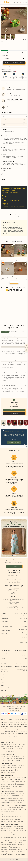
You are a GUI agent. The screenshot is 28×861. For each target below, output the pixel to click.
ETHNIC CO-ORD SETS (6, 840)
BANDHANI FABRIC (5, 788)
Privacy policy (23, 706)
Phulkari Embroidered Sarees (14, 526)
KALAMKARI (4, 765)
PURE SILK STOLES (16, 832)
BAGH (15, 770)
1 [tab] (12, 555)
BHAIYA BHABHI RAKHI (14, 750)
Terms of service (10, 708)
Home (2, 5)
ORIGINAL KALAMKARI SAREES (13, 819)
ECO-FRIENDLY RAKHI (19, 746)
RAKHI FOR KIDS (19, 748)
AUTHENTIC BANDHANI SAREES (8, 818)
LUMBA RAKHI (4, 750)
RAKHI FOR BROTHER (10, 751)
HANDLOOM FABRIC (10, 783)
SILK (18, 770)
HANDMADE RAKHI (5, 744)
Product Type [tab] (14, 331)
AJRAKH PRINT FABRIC (14, 777)
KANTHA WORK (4, 770)
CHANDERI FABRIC (9, 781)
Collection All (6, 5)
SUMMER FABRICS (5, 756)
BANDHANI (14, 765)
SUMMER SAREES (14, 756)
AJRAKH (9, 765)
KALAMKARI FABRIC (5, 784)
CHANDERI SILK (4, 769)
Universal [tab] (5, 331)
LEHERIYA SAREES (20, 821)
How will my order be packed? (9, 385)
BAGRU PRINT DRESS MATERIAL (14, 797)
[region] (14, 228)
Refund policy (15, 706)
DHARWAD (15, 767)
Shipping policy (19, 708)
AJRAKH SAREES (18, 816)
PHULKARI (21, 767)
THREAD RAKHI (4, 748)
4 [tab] (15, 555)
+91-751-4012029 (15, 200)
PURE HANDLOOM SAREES (7, 816)
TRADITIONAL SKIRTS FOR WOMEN (15, 853)
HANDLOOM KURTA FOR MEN (17, 846)
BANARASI (14, 772)
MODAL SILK (12, 769)
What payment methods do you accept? (11, 360)
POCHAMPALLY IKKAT (6, 772)
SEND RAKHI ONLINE (16, 744)
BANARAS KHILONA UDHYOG (12, 82)
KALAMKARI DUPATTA (6, 830)
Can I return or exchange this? (9, 348)
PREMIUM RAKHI (9, 746)
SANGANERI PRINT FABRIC (17, 784)
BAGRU (11, 770)
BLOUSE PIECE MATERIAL (19, 854)
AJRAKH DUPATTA (16, 830)
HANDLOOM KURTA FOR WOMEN (15, 839)
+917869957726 (7, 196)
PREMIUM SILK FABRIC (6, 786)
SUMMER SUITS (9, 758)
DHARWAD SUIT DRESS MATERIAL (9, 800)
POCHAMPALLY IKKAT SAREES (8, 821)
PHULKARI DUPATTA (5, 828)
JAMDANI (9, 767)
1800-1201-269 (12, 602)
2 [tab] (13, 555)
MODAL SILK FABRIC (17, 786)
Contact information (14, 710)
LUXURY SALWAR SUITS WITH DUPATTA (10, 837)
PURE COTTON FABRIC (10, 779)
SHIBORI (22, 769)
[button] (2, 2)
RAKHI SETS (12, 748)
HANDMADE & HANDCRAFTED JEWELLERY (11, 847)
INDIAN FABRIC (4, 777)
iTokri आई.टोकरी (7, 706)
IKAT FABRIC (19, 783)
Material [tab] (23, 331)
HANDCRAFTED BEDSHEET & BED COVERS (11, 842)
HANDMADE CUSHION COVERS (8, 844)
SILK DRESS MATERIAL (12, 807)
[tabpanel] (14, 541)
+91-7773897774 (7, 200)
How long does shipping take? (9, 336)
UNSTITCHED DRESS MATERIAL (8, 793)
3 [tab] (14, 555)
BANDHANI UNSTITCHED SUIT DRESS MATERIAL (12, 798)
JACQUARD (21, 765)
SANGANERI (4, 767)
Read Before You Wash (14, 442)
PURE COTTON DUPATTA (17, 828)
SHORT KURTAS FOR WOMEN (13, 760)
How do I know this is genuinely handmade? (12, 372)
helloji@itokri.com (8, 204)
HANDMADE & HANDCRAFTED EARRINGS (10, 849)
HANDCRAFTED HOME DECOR (19, 840)
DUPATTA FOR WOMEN (6, 826)
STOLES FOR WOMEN (18, 826)
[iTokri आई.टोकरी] (6, 2)
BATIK (17, 769)
